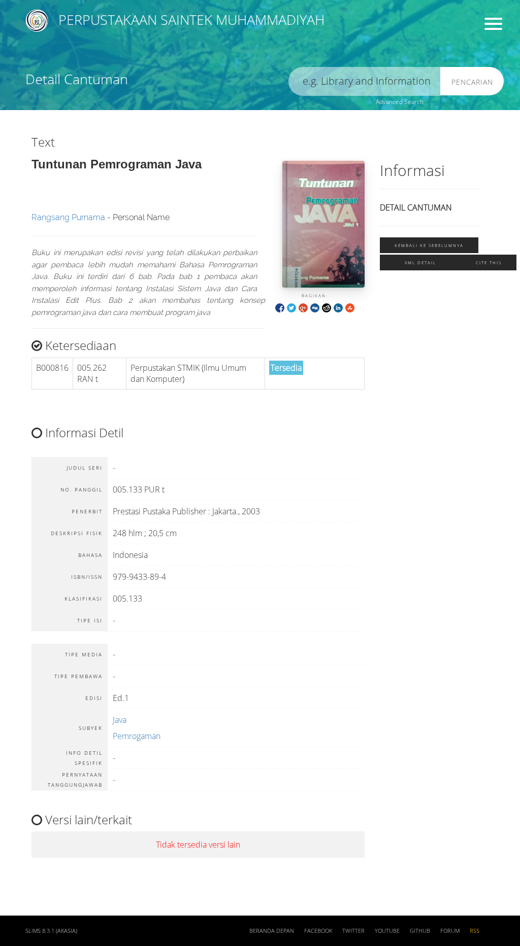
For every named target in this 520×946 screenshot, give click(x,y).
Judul (172, 43)
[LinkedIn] (338, 307)
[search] (364, 81)
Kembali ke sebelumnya (429, 245)
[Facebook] (279, 307)
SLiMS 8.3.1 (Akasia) (51, 930)
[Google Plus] (303, 307)
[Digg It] (314, 307)
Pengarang (310, 43)
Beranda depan (271, 930)
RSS (474, 930)
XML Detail (420, 262)
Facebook (318, 930)
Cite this (489, 262)
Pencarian (472, 82)
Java (119, 719)
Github (420, 930)
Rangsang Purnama (68, 217)
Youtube (387, 930)
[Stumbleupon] (349, 307)
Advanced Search (400, 101)
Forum (450, 930)
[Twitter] (291, 307)
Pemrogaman (136, 736)
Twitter (353, 930)
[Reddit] (326, 307)
